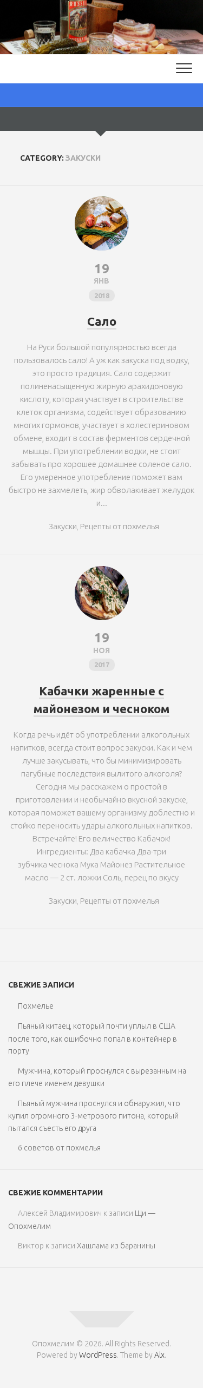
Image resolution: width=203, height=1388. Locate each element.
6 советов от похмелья (59, 1147)
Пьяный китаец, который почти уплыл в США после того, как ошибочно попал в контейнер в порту (92, 1038)
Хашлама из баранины (116, 1245)
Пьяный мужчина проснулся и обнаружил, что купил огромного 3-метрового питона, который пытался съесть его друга (94, 1116)
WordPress (98, 1355)
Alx (159, 1355)
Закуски (63, 526)
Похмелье (36, 1006)
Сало (101, 321)
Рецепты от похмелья (119, 526)
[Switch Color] (101, 95)
